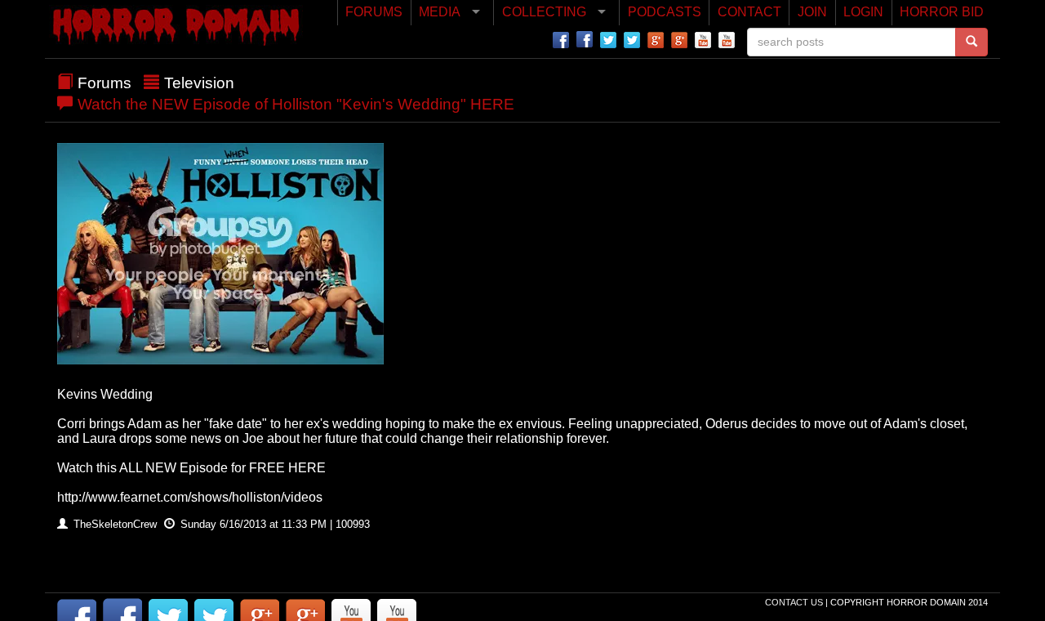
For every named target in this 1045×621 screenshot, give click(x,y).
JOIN (812, 12)
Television (199, 83)
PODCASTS (664, 12)
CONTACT (749, 12)
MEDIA (439, 12)
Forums (104, 83)
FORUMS (373, 12)
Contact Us (795, 602)
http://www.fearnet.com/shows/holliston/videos (189, 497)
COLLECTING (544, 12)
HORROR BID (942, 12)
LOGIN (863, 12)
